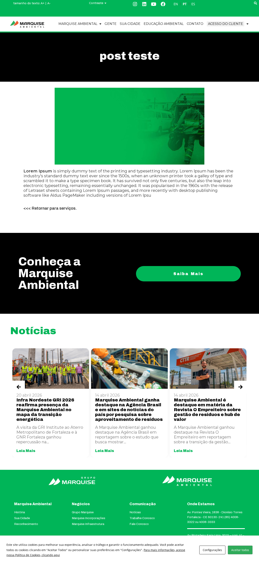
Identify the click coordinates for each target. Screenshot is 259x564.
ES (193, 4)
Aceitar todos (240, 550)
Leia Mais (25, 451)
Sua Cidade (130, 24)
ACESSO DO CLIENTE (225, 24)
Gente (111, 24)
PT (185, 4)
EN (176, 4)
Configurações (212, 550)
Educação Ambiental (164, 24)
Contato (195, 24)
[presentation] (18, 387)
